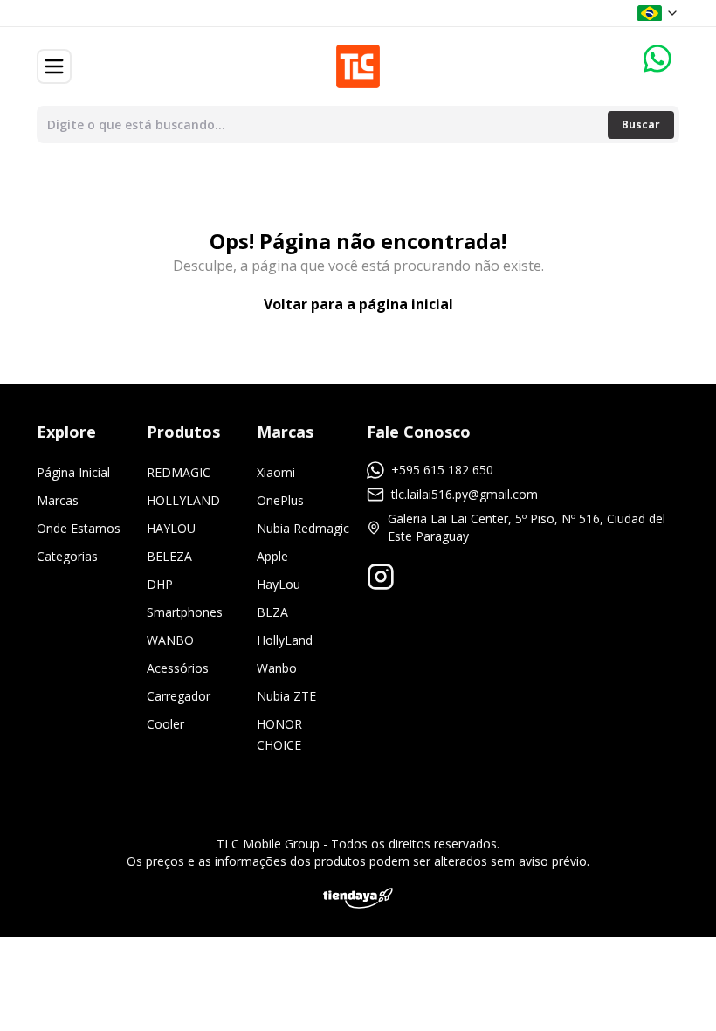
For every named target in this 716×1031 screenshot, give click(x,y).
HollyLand (285, 640)
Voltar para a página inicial (358, 304)
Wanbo (277, 668)
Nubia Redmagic (303, 528)
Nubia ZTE (286, 696)
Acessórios (178, 668)
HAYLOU (171, 528)
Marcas (58, 500)
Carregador (178, 696)
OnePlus (280, 500)
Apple (272, 556)
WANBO (170, 640)
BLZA (272, 612)
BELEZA (169, 556)
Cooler (165, 724)
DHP (160, 584)
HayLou (278, 584)
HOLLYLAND (183, 500)
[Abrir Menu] (54, 66)
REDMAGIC (178, 472)
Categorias (67, 556)
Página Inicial (73, 472)
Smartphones (185, 612)
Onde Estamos (78, 528)
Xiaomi (276, 472)
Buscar (641, 124)
